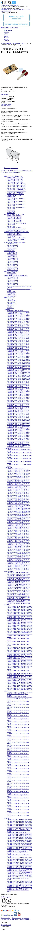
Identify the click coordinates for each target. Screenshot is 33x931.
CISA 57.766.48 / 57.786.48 (14, 221)
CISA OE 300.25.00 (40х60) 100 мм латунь (18, 369)
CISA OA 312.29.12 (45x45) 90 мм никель (18, 549)
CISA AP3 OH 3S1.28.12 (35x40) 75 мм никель (19, 616)
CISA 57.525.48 (11, 202)
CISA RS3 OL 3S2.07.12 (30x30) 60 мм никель (19, 857)
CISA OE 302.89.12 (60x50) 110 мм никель (18, 426)
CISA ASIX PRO (11, 300)
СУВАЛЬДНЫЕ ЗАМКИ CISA (12, 195)
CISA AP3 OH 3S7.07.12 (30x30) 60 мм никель (19, 675)
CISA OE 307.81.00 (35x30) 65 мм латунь (18, 430)
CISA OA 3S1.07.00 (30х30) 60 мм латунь (18, 572)
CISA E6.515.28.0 (11, 243)
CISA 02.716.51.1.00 (12, 283)
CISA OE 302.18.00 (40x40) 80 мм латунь (18, 398)
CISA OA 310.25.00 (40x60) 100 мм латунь (18, 515)
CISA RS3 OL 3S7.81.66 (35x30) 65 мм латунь (16, 171)
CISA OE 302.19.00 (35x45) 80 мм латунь (18, 401)
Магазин (6, 32)
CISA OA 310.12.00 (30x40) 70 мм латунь (18, 477)
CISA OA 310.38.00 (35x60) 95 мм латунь (18, 504)
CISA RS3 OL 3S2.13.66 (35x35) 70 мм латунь (19, 859)
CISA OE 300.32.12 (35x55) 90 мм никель (18, 350)
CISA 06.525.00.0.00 (12, 245)
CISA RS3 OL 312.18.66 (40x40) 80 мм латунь (19, 868)
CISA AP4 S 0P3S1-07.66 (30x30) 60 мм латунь (19, 692)
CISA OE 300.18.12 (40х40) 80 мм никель (18, 330)
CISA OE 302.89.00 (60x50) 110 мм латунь (18, 425)
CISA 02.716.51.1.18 (12, 284)
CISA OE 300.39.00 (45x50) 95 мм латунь (18, 357)
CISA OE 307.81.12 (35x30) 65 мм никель (18, 432)
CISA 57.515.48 (11, 199)
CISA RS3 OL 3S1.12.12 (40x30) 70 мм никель (19, 827)
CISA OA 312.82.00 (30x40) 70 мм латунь (18, 527)
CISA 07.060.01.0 (11, 248)
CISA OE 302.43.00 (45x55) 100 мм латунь (18, 422)
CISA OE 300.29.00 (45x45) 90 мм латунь (18, 343)
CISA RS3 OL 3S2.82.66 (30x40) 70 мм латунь (19, 862)
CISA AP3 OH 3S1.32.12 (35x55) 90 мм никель (19, 631)
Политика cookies (5, 918)
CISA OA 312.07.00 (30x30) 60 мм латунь (18, 518)
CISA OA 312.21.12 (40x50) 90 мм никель (18, 552)
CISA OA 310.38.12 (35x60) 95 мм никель (18, 505)
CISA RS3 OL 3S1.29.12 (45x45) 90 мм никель (19, 840)
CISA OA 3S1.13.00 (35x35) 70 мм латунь (18, 578)
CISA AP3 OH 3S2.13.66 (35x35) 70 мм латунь (19, 650)
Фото (17, 5)
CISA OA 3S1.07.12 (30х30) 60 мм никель (18, 574)
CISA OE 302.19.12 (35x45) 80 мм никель (18, 403)
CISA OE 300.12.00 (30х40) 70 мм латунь (18, 319)
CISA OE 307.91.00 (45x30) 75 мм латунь (18, 436)
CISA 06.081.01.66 (12, 254)
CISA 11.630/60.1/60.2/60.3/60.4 (15, 239)
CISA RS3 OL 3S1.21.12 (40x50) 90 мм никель (19, 849)
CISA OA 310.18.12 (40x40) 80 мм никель (18, 485)
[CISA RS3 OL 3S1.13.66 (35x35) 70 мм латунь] (15, 84)
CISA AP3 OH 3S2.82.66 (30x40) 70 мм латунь (19, 653)
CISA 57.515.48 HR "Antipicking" (16, 201)
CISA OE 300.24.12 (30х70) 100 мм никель (18, 373)
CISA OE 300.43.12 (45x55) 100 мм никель (18, 362)
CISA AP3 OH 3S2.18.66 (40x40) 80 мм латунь (19, 659)
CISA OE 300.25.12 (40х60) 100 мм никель (18, 371)
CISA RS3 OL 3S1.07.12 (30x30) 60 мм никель (19, 821)
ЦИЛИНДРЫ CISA (9, 297)
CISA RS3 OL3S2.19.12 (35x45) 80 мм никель (19, 872)
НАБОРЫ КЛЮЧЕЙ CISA (11, 271)
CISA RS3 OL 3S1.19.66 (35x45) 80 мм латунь (19, 835)
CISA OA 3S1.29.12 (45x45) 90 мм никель (18, 588)
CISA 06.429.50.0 (11, 292)
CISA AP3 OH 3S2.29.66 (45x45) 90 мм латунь (19, 664)
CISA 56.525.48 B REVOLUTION (16, 185)
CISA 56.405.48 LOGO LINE (15, 178)
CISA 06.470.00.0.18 (12, 278)
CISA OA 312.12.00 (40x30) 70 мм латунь (18, 521)
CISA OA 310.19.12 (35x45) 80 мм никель (18, 487)
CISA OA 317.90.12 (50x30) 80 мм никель (18, 566)
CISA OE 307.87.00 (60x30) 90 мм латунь (18, 442)
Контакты (6, 40)
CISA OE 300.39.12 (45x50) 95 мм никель (18, 359)
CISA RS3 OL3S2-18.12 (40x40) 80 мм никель (19, 869)
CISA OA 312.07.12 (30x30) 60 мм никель (18, 520)
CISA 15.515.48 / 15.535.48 (14, 233)
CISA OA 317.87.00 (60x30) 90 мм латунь (18, 568)
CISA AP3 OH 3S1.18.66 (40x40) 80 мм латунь (19, 618)
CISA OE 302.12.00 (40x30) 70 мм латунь (18, 387)
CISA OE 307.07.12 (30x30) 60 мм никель (18, 429)
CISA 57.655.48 (11, 208)
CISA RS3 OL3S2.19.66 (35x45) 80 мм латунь (19, 871)
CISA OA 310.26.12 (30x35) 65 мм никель (18, 473)
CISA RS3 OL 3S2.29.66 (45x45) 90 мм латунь (19, 873)
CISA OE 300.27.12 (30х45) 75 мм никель (18, 327)
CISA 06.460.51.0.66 (12, 280)
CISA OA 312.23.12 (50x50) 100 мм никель (18, 555)
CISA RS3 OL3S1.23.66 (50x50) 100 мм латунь (19, 850)
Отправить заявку (5, 105)
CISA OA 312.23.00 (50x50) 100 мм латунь (18, 553)
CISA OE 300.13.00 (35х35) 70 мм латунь (18, 316)
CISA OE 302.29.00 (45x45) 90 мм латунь (18, 407)
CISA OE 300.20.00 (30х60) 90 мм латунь (18, 352)
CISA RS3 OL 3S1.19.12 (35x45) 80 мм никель (19, 837)
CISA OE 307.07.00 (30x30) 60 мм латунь (18, 428)
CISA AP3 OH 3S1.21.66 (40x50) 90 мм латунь (19, 626)
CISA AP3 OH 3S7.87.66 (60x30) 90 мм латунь (19, 688)
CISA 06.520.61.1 (11, 274)
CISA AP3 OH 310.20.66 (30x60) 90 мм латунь (19, 632)
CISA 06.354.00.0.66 (12, 267)
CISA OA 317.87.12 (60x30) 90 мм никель (18, 569)
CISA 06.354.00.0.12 (12, 270)
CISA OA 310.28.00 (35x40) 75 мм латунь (18, 480)
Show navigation (5, 27)
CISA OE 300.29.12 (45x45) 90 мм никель (18, 344)
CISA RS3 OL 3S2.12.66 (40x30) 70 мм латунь (19, 865)
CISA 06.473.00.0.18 (12, 262)
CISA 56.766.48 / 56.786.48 (14, 230)
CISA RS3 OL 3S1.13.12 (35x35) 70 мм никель (19, 824)
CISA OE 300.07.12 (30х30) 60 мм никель (18, 312)
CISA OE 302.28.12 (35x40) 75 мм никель (18, 397)
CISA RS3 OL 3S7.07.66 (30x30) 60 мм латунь (19, 881)
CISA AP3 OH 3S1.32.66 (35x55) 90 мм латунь (19, 629)
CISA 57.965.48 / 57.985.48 (14, 227)
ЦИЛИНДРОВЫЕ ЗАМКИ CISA (13, 176)
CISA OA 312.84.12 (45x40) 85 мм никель (18, 546)
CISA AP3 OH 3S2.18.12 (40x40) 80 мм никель (19, 660)
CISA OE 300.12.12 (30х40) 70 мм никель (18, 321)
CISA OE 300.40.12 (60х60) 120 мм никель (18, 379)
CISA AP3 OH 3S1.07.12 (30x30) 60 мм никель (19, 607)
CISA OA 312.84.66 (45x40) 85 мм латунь (18, 545)
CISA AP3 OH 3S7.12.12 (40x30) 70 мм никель (19, 680)
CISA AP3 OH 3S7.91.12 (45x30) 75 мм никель (19, 683)
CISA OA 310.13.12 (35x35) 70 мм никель (18, 476)
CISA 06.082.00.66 (12, 252)
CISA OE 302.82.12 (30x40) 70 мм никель (18, 394)
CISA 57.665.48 (11, 211)
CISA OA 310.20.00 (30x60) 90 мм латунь (18, 498)
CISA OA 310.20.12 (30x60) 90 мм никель (18, 499)
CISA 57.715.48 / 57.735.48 (14, 218)
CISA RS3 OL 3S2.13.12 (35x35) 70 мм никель (19, 860)
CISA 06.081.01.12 (12, 256)
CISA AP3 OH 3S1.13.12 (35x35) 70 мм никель (19, 610)
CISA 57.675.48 (11, 210)
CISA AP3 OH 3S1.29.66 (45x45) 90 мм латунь (19, 623)
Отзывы (13, 5)
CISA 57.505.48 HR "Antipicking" (16, 198)
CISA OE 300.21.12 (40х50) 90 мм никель (18, 347)
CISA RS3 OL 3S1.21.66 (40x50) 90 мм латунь (19, 847)
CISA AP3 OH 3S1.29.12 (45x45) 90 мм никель (19, 625)
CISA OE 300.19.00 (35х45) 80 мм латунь (18, 331)
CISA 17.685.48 (11, 236)
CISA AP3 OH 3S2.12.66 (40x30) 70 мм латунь (19, 656)
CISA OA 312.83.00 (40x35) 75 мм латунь (18, 533)
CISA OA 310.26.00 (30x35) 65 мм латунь (18, 471)
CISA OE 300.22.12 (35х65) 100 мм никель (18, 365)
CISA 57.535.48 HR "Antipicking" (16, 207)
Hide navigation (14, 27)
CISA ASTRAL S (11, 303)
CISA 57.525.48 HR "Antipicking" (16, 204)
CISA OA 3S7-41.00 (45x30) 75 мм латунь (18, 600)
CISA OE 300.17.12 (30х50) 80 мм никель (18, 335)
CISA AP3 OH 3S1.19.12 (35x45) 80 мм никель (19, 622)
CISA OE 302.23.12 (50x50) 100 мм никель (18, 420)
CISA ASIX (10, 299)
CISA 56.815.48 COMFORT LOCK (16, 189)
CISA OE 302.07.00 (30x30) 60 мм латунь (18, 381)
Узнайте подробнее (6, 897)
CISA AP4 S (10, 306)
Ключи (6, 36)
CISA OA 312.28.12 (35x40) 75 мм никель (18, 531)
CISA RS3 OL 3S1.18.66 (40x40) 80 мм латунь (19, 833)
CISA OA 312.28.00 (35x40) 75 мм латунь (18, 530)
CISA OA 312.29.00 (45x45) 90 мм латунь (18, 547)
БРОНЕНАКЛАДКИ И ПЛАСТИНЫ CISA (16, 275)
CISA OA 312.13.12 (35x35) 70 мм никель (18, 525)
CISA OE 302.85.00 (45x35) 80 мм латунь (18, 404)
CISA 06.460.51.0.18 (12, 281)
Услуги (6, 34)
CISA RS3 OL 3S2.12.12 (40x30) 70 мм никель (19, 866)
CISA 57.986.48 (11, 226)
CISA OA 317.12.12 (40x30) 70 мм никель (18, 564)
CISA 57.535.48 (11, 205)
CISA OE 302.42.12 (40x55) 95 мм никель (18, 417)
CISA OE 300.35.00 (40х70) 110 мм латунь (18, 375)
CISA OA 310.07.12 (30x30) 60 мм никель (18, 470)
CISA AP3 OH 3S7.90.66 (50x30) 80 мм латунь (19, 685)
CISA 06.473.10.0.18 (12, 265)
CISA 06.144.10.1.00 (12, 258)
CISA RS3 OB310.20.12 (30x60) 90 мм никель (19, 846)
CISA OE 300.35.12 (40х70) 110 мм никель (18, 376)
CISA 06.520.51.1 (11, 273)
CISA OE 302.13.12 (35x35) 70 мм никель (18, 391)
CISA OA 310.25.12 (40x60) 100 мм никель (18, 517)
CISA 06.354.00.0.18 (12, 268)
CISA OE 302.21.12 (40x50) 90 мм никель (18, 411)
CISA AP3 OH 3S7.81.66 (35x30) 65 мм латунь (19, 676)
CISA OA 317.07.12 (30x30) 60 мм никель (18, 558)
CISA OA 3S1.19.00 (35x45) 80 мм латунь (18, 584)
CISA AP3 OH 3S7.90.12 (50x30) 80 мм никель (19, 686)
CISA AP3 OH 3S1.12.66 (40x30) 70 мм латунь (19, 612)
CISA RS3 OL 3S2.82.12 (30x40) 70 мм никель (19, 863)
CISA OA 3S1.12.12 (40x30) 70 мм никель (18, 577)
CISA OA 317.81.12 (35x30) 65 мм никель (18, 561)
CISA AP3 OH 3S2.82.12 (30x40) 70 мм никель (19, 654)
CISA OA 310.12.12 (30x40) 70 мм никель (18, 479)
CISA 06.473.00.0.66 (12, 261)
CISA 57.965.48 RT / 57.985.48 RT (16, 229)
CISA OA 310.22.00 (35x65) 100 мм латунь (18, 509)
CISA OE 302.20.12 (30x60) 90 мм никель (18, 414)
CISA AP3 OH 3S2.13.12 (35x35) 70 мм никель (19, 651)
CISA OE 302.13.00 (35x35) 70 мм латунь (18, 390)
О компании (4, 5)
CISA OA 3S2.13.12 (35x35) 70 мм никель (18, 591)
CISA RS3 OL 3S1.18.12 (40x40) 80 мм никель (19, 834)
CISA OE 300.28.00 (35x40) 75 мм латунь (18, 322)
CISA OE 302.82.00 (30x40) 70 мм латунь (18, 392)
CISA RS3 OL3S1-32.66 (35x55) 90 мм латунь (19, 841)
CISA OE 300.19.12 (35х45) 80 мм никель (18, 333)
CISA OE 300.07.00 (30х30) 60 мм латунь (18, 311)
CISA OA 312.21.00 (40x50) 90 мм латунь (18, 550)
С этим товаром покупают (11, 168)
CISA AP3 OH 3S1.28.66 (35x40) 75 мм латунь (19, 615)
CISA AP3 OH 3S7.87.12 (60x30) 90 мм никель (19, 689)
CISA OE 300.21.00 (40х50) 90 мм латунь (18, 346)
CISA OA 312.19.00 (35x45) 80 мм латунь (18, 539)
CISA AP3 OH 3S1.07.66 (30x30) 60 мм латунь (19, 606)
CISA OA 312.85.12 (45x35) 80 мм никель (18, 543)
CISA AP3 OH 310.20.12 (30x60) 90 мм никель (19, 634)
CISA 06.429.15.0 (11, 296)
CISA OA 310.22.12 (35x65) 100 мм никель (18, 511)
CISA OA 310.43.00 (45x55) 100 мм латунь (18, 506)
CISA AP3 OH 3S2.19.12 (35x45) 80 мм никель (19, 663)
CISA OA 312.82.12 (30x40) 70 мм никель (18, 528)
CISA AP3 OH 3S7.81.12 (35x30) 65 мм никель (19, 678)
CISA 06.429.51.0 (11, 293)
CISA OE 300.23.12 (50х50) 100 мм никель (18, 368)
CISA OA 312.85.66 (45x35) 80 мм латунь (18, 542)
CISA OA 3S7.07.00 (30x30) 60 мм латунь (18, 596)
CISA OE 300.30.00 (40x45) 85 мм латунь (18, 340)
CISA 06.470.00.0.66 (12, 277)
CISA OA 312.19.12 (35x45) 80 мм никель (18, 540)
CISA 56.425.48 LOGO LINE (15, 179)
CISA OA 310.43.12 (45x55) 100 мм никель (18, 508)
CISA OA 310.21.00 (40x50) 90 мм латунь (18, 495)
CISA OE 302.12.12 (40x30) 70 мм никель (18, 388)
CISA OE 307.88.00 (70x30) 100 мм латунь (18, 445)
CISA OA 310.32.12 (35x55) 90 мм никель (18, 502)
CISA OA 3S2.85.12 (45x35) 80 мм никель (18, 594)
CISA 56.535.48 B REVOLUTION (16, 188)
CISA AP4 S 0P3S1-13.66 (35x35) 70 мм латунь (19, 697)
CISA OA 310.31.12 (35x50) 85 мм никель (18, 490)
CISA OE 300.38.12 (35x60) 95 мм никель (18, 356)
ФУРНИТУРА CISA (9, 251)
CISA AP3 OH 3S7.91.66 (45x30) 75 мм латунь (19, 682)
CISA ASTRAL (11, 302)
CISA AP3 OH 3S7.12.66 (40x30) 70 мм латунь (19, 679)
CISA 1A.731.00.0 (12, 240)
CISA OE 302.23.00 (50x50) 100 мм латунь (18, 419)
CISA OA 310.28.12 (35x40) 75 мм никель (18, 482)
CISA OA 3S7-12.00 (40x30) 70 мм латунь (18, 599)
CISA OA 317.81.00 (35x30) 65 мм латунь (18, 559)
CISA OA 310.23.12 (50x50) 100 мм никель (18, 514)
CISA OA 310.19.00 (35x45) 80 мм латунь (18, 486)
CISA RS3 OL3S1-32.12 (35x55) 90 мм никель (19, 843)
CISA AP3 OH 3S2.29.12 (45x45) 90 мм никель (19, 666)
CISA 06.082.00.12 (12, 255)
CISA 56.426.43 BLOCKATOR (15, 192)
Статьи (9, 5)
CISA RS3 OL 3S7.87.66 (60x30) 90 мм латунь (19, 888)
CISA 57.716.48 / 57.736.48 (14, 220)
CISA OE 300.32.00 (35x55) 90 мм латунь (18, 349)
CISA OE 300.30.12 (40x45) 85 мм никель (18, 341)
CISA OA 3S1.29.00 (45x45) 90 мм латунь (18, 587)
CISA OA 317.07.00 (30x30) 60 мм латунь (18, 556)
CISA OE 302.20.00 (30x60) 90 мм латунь (18, 413)
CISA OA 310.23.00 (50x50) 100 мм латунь (18, 512)
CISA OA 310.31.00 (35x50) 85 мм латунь (18, 489)
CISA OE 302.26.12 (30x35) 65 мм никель (18, 385)
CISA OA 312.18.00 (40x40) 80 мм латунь (18, 536)
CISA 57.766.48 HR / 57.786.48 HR (16, 223)
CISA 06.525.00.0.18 (12, 246)
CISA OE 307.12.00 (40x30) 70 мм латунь (18, 433)
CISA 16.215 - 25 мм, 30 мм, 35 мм (16, 237)
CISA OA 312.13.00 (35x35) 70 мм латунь (18, 524)
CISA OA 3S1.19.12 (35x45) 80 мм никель (18, 585)
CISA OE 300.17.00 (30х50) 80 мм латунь (18, 334)
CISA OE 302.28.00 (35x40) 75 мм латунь (18, 395)
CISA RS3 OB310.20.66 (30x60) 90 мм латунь (19, 844)
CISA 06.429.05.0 (11, 294)
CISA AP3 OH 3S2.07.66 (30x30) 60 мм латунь (19, 647)
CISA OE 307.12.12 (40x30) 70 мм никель (18, 435)
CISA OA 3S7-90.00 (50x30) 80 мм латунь (18, 602)
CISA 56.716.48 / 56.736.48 (14, 217)
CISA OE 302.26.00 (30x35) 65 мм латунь (18, 384)
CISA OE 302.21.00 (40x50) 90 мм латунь (18, 410)
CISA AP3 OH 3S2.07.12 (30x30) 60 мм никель (19, 648)
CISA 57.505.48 (11, 197)
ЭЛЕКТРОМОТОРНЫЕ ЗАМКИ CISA (14, 242)
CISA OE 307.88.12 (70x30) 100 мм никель (18, 447)
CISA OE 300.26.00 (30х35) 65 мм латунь (18, 314)
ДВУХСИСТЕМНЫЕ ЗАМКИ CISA (14, 214)
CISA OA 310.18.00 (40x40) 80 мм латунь (18, 483)
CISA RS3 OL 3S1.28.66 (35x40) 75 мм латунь (19, 828)
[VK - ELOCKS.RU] (15, 915)
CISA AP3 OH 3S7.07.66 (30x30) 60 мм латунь (19, 673)
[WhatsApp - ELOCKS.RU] (4, 915)
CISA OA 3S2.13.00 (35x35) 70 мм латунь (18, 590)
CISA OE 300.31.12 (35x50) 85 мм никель (18, 338)
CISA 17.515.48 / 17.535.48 (14, 235)
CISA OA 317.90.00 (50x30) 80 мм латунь (18, 565)
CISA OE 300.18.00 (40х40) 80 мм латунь (18, 328)
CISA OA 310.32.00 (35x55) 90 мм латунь (18, 501)
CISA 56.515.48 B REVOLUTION (16, 186)
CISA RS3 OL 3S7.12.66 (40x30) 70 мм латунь (19, 884)
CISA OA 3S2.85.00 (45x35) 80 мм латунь (18, 593)
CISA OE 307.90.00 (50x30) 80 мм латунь (18, 439)
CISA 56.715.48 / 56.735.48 (14, 216)
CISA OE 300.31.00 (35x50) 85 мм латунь (18, 337)
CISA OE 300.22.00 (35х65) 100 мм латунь (18, 363)
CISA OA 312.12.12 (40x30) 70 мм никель (18, 523)
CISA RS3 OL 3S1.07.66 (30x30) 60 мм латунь (19, 819)
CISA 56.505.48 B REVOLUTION (16, 183)
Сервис (6, 33)
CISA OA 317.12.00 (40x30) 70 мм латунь (18, 562)
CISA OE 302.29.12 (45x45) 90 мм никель (18, 409)
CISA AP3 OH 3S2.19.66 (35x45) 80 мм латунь (19, 661)
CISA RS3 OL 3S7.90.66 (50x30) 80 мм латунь (19, 887)
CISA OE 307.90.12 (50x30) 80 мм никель (18, 441)
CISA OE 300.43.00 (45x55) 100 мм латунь (18, 360)
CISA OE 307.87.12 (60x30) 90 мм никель (18, 444)
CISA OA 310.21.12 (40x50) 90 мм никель (18, 496)
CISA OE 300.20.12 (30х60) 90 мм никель (18, 353)
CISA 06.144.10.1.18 (12, 259)
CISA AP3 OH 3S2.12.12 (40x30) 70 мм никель (19, 657)
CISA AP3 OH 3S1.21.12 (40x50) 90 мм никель (19, 628)
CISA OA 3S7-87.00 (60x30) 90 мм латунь (18, 603)
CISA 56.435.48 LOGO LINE (15, 182)
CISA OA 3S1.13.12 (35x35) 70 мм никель (18, 580)
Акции (6, 39)
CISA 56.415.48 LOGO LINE (15, 180)
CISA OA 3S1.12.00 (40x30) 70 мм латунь (18, 575)
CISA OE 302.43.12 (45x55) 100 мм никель (18, 423)
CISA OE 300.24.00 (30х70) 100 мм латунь (18, 372)
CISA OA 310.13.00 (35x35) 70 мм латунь (18, 474)
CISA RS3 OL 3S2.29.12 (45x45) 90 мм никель (19, 875)
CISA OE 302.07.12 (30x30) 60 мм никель (18, 382)
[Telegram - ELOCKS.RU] (10, 915)
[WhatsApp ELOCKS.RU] (8, 9)
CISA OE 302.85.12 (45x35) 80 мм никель (18, 406)
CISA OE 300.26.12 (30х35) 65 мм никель (18, 315)
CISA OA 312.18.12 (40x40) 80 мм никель (18, 537)
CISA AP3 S (10, 305)
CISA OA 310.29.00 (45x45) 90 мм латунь (18, 492)
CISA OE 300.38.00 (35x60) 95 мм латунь (18, 354)
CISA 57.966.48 (11, 224)
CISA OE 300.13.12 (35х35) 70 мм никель (18, 318)
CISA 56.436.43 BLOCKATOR (15, 194)
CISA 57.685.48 (11, 213)
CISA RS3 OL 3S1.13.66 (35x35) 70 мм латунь (19, 822)
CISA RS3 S (10, 308)
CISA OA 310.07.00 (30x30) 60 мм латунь (18, 468)
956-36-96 (6, 11)
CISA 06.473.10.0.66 (12, 264)
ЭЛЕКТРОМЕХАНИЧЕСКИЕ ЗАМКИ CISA (16, 232)
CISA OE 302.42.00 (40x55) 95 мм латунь (18, 416)
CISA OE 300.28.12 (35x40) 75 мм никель (18, 324)
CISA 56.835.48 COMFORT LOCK (16, 191)
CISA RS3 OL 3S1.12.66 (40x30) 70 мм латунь (19, 825)
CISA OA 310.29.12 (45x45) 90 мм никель (18, 493)
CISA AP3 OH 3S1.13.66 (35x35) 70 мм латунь (19, 609)
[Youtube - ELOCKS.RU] (19, 915)
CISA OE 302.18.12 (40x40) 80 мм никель (18, 400)
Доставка (6, 37)
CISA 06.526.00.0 (11, 249)
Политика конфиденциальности (20, 918)
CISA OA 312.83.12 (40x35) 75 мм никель (18, 534)
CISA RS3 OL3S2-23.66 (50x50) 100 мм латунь (19, 876)
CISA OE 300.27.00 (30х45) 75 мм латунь (18, 325)
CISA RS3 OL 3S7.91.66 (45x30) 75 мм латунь (19, 885)
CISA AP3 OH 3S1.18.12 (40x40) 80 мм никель (19, 619)
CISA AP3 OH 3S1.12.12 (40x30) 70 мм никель (19, 613)
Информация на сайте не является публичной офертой (16, 919)
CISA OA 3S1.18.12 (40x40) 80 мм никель (18, 583)
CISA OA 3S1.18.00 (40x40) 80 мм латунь (18, 581)
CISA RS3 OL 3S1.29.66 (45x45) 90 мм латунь (19, 838)
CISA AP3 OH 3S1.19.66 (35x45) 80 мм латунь (19, 621)
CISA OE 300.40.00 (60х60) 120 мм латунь (18, 378)
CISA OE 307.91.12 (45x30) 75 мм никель (18, 438)
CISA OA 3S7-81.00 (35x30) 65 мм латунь (18, 597)
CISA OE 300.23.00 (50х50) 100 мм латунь (18, 366)
